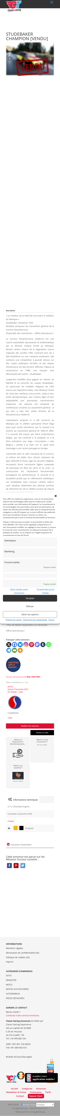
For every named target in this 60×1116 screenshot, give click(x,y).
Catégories (27, 1088)
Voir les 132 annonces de (23, 677)
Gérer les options (30, 614)
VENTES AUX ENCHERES (17, 989)
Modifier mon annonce (30, 726)
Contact (20, 1096)
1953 (10, 717)
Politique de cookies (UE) (18, 957)
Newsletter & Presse (16, 1092)
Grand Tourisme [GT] (18, 689)
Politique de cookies (14, 619)
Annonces (41, 1088)
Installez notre (44, 1078)
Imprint (51, 619)
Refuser (30, 606)
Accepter (30, 598)
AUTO (10, 686)
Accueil (14, 1088)
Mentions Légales (14, 948)
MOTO (9, 984)
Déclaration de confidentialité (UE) (22, 952)
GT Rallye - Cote (15, 691)
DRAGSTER (11, 980)
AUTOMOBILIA (13, 993)
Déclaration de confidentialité (35, 619)
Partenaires (36, 1092)
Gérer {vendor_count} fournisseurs (19, 591)
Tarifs (48, 1092)
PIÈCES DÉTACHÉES (15, 998)
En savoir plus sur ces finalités (45, 591)
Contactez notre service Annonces (22, 1015)
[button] (55, 495)
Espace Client (36, 1096)
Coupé (11, 821)
